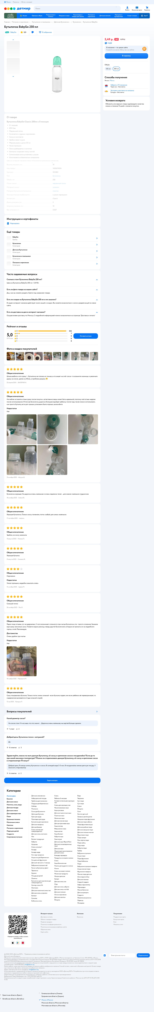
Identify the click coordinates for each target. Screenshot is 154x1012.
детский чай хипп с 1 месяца (40, 863)
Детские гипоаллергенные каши (62, 845)
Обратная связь (45, 929)
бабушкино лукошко (84, 853)
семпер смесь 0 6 (37, 885)
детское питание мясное (85, 832)
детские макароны (37, 824)
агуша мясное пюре (83, 869)
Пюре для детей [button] (13, 831)
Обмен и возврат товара (48, 919)
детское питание (59, 892)
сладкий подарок (83, 882)
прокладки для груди (38, 819)
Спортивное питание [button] (14, 837)
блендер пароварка (60, 855)
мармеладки (81, 887)
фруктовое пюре (83, 835)
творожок (80, 798)
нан (32, 836)
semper (56, 879)
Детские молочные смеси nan (41, 890)
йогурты (57, 900)
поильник (34, 809)
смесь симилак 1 (36, 847)
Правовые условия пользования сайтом (37, 954)
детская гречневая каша (62, 823)
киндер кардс (35, 852)
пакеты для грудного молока (63, 866)
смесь (56, 796)
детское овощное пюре (85, 830)
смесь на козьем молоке (62, 871)
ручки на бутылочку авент (39, 868)
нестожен (34, 888)
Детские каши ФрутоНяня (62, 842)
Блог (114, 922)
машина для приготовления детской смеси (63, 852)
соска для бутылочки (38, 811)
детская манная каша (61, 821)
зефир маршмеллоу (83, 885)
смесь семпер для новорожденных (37, 830)
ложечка (34, 878)
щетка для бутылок (37, 814)
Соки (79, 811)
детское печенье (82, 879)
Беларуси (17, 956)
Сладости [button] (10, 834)
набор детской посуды (38, 798)
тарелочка (34, 870)
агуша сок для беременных (40, 857)
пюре (79, 864)
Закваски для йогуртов (84, 817)
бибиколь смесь (36, 901)
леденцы (80, 900)
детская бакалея (36, 827)
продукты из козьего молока (63, 858)
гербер (79, 851)
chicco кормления (60, 895)
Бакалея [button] (10, 799)
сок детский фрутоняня (39, 860)
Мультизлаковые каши (61, 808)
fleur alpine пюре (83, 840)
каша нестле (58, 831)
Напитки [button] (10, 825)
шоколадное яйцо (83, 877)
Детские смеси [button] (12, 802)
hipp (56, 884)
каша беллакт (58, 834)
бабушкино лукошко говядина (87, 866)
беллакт (34, 896)
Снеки (79, 806)
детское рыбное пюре (84, 827)
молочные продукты (61, 874)
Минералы (80, 903)
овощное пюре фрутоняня (86, 819)
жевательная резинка (84, 898)
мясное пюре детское (84, 874)
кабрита (34, 842)
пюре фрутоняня (83, 858)
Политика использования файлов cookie (54, 927)
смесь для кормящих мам (62, 805)
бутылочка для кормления (39, 822)
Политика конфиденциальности (51, 924)
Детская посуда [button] (12, 808)
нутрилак (34, 844)
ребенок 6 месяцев (60, 798)
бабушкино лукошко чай (39, 865)
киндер (33, 850)
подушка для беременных (39, 803)
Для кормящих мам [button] (14, 813)
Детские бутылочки (61, 22)
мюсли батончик (83, 890)
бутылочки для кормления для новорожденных (41, 881)
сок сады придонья (37, 855)
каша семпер (58, 826)
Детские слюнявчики (38, 796)
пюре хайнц (81, 843)
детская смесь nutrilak (61, 889)
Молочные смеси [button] (13, 822)
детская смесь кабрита (61, 887)
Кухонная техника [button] (13, 819)
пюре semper (81, 838)
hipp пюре (81, 845)
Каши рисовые (59, 810)
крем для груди (36, 817)
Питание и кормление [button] (15, 828)
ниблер (34, 806)
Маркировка (14, 223)
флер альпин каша (60, 829)
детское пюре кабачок (84, 822)
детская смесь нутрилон (39, 893)
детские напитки (59, 897)
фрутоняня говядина (84, 872)
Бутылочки (77, 22)
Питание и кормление (20, 22)
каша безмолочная (60, 863)
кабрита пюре (82, 848)
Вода (79, 796)
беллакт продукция (37, 839)
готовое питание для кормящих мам (64, 801)
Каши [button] (9, 816)
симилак (34, 898)
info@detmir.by (29, 964)
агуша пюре (81, 856)
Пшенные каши (59, 816)
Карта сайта (44, 932)
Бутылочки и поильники (41, 22)
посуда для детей (37, 876)
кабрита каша (58, 836)
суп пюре (80, 801)
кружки (33, 873)
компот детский (82, 814)
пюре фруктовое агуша (85, 824)
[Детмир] (17, 8)
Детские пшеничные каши (62, 813)
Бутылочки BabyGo (90, 22)
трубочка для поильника (39, 801)
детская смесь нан (60, 881)
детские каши (58, 848)
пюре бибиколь (82, 861)
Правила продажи (46, 922)
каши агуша (58, 839)
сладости (80, 895)
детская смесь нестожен (39, 834)
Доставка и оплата (46, 917)
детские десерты (83, 892)
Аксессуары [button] (11, 796)
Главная (7, 22)
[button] (144, 15)
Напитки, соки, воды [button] (14, 805)
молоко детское (59, 876)
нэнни (56, 868)
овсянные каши (59, 818)
